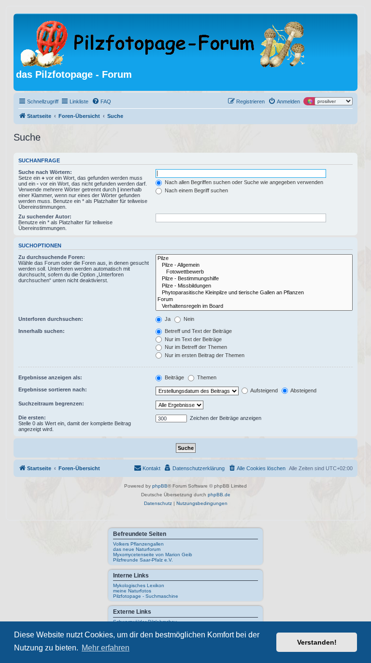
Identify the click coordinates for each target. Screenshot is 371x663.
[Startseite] (163, 42)
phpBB (160, 486)
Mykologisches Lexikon (138, 585)
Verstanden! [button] (317, 642)
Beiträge (173, 377)
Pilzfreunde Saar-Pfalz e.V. (143, 559)
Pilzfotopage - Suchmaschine (145, 596)
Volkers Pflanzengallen (138, 544)
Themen (206, 377)
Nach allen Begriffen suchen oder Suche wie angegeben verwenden (243, 182)
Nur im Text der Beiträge (192, 339)
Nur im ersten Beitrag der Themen (203, 355)
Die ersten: (32, 417)
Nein (188, 319)
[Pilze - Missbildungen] (254, 286)
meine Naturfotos (132, 590)
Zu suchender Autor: (44, 216)
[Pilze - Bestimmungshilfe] (254, 278)
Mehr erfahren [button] (105, 648)
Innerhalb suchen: (41, 331)
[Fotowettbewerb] (254, 272)
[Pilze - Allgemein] (254, 265)
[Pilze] (254, 258)
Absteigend (302, 390)
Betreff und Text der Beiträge (197, 331)
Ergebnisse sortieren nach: (52, 389)
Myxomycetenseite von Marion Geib (152, 554)
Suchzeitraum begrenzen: (51, 403)
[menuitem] (101, 101)
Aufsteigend (263, 390)
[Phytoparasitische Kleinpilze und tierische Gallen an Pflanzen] (254, 292)
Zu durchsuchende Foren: (51, 257)
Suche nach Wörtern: (45, 172)
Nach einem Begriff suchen (195, 190)
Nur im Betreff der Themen (195, 347)
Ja (167, 319)
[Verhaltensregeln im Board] (254, 306)
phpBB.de (219, 494)
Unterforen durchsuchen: (50, 319)
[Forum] (254, 299)
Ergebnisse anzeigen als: (50, 377)
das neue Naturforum (136, 549)
